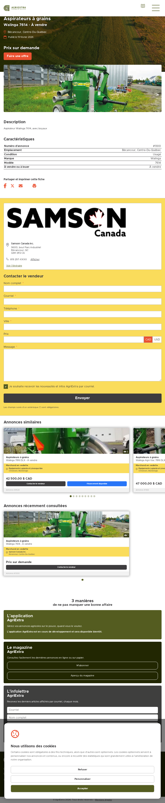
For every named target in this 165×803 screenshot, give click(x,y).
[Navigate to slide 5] (82, 496)
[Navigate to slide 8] (91, 496)
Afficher (35, 259)
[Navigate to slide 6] (85, 496)
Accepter (82, 788)
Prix (6, 334)
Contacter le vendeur (36, 484)
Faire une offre (17, 56)
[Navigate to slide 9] (94, 496)
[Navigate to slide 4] (79, 496)
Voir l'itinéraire (14, 266)
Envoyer (82, 398)
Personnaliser (82, 779)
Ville (8, 321)
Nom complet (14, 283)
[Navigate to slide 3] (76, 496)
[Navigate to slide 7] (88, 496)
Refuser (82, 769)
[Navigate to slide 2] (74, 496)
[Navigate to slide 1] (71, 496)
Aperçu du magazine (82, 675)
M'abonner (82, 665)
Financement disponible (97, 484)
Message (10, 347)
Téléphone (12, 308)
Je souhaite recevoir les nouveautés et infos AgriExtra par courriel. (52, 386)
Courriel (10, 296)
